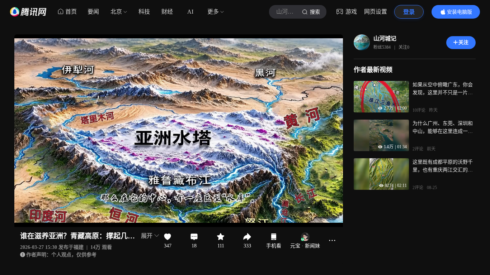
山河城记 (384, 38)
